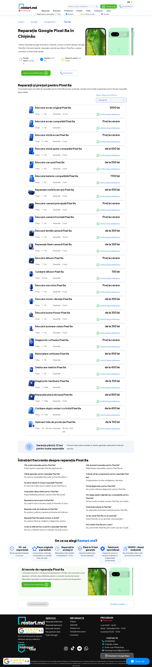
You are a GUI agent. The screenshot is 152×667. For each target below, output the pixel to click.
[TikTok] (72, 648)
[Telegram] (79, 648)
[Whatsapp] (86, 648)
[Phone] (11, 548)
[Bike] (101, 620)
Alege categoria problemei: (106, 95)
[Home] (29, 447)
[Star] (21, 59)
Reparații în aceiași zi (68, 548)
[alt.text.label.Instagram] (66, 648)
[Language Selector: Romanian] (130, 2)
